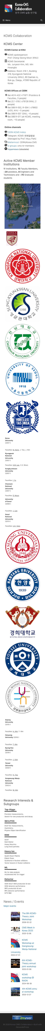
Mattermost (13, 142)
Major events (10, 906)
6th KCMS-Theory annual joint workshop (29, 963)
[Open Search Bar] (41, 20)
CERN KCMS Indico (17, 132)
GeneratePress (22, 1027)
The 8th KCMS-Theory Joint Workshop (29, 916)
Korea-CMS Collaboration (23, 6)
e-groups (12, 146)
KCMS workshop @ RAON (28, 977)
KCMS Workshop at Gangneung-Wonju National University (23, 946)
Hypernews (13, 149)
